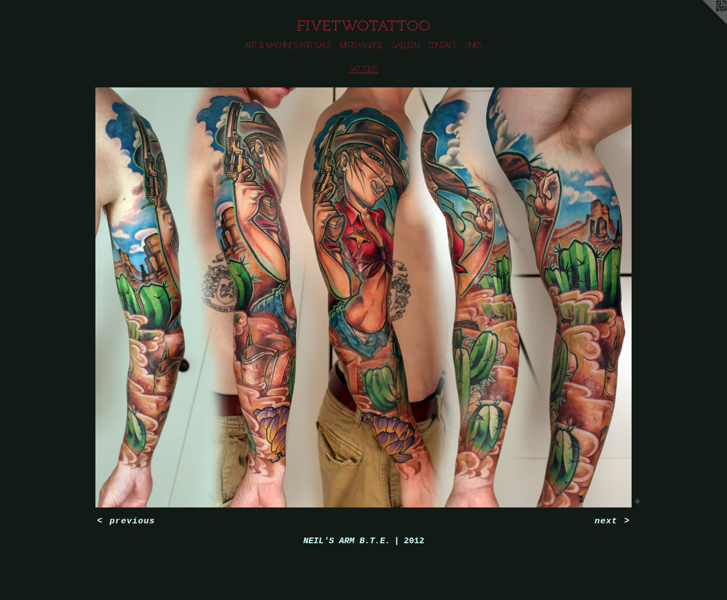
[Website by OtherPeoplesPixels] (704, 22)
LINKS (474, 45)
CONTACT (443, 45)
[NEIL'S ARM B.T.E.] (363, 297)
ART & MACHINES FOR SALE (287, 45)
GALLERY (406, 45)
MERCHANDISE (361, 45)
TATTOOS (363, 69)
